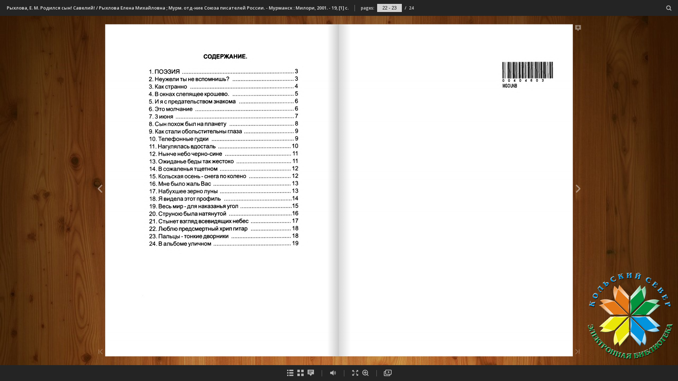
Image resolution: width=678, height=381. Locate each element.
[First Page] (100, 352)
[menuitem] (669, 8)
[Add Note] (578, 29)
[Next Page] (578, 190)
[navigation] (389, 8)
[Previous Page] (99, 190)
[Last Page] (577, 352)
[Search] (669, 8)
